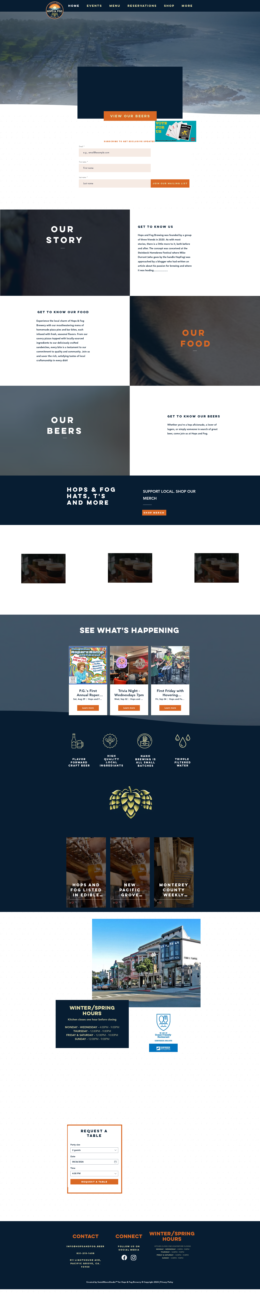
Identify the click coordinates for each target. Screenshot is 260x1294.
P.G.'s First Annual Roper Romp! (88, 693)
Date (72, 1156)
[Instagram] (133, 1257)
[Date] (115, 1161)
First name (82, 162)
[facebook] (124, 1257)
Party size (75, 1144)
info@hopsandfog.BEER (85, 1246)
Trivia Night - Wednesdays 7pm (129, 693)
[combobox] (94, 1150)
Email (81, 146)
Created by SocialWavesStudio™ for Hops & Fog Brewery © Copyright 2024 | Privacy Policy (130, 1282)
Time (72, 1168)
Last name (82, 177)
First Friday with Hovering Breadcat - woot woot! (170, 693)
